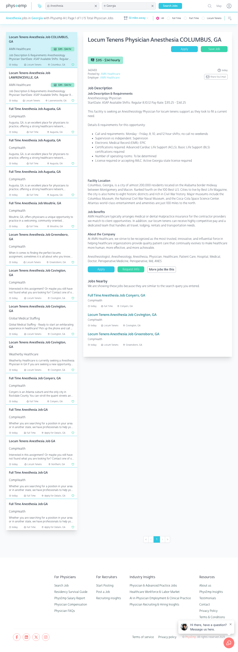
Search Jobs (170, 6)
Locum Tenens (214, 18)
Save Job (214, 49)
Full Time (176, 18)
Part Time (194, 18)
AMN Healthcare (110, 74)
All (162, 18)
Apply (184, 49)
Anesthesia (13, 18)
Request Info (131, 269)
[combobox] (72, 6)
